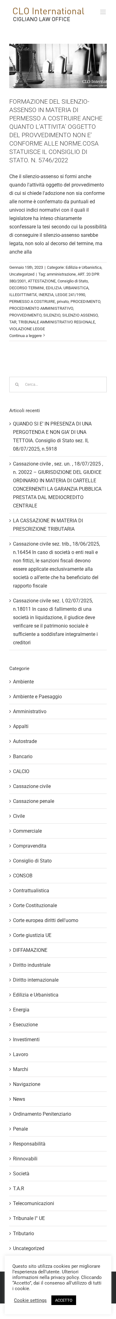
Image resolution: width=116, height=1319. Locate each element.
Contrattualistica (31, 891)
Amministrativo (29, 711)
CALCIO (21, 771)
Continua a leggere (25, 335)
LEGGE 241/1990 (70, 294)
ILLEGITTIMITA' (23, 294)
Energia (21, 1010)
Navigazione (26, 1084)
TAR (12, 322)
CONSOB (22, 876)
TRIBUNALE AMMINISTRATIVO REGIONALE (56, 322)
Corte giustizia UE (32, 935)
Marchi (20, 1069)
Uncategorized (21, 274)
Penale (20, 1129)
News (19, 1099)
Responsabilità (29, 1144)
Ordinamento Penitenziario (42, 1114)
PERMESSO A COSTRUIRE (32, 301)
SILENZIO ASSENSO (80, 315)
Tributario (23, 1233)
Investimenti (26, 1039)
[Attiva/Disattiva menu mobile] (103, 12)
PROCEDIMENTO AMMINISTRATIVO (41, 308)
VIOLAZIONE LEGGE (27, 328)
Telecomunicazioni (33, 1203)
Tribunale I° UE (29, 1218)
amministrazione (61, 274)
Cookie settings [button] (30, 1300)
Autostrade (25, 741)
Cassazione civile (32, 786)
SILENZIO (51, 315)
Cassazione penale (33, 801)
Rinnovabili (25, 1159)
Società (21, 1174)
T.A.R (18, 1188)
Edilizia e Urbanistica (83, 267)
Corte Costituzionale (35, 905)
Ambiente (23, 682)
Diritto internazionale (35, 980)
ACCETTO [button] (63, 1300)
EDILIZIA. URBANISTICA (67, 288)
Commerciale (27, 831)
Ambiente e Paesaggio (37, 697)
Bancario (22, 756)
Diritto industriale (31, 965)
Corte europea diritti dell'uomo (45, 920)
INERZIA (46, 294)
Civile (19, 816)
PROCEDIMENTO (85, 301)
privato (63, 301)
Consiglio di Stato (73, 281)
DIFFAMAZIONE (30, 950)
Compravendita (29, 846)
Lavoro (20, 1054)
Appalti (20, 726)
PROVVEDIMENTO (25, 315)
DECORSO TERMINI (26, 288)
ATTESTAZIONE (42, 281)
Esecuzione (25, 1025)
